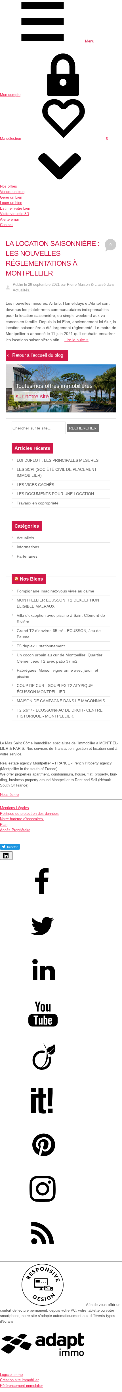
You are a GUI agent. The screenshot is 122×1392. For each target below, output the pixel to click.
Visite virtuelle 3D (14, 214)
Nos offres (8, 186)
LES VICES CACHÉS (35, 484)
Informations (28, 547)
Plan (3, 824)
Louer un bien (11, 203)
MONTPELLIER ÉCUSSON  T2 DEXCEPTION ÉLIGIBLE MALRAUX (58, 603)
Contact (6, 225)
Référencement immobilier (21, 1386)
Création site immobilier (19, 1380)
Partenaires (27, 556)
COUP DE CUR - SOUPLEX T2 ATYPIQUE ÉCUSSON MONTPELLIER (55, 688)
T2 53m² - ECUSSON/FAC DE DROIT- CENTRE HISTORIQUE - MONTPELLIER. (59, 713)
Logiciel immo (11, 1374)
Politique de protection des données (29, 813)
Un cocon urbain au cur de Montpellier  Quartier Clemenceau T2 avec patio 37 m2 (59, 658)
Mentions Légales (14, 808)
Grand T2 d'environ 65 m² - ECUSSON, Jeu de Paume (59, 633)
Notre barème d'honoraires (22, 819)
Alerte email (10, 219)
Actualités (21, 290)
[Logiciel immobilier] (42, 1365)
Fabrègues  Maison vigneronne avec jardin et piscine (57, 673)
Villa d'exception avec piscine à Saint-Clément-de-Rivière (61, 618)
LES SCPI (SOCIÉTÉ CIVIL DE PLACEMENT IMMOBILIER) (57, 472)
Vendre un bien (12, 192)
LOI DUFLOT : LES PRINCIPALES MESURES (57, 460)
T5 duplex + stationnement (41, 646)
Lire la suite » (76, 340)
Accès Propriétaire (15, 830)
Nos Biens (31, 579)
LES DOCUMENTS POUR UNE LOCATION (55, 493)
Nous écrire (9, 794)
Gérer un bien (11, 197)
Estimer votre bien (15, 208)
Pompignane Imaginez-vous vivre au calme (55, 591)
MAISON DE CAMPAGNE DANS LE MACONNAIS (61, 701)
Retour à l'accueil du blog (37, 355)
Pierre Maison (78, 284)
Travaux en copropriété (37, 503)
